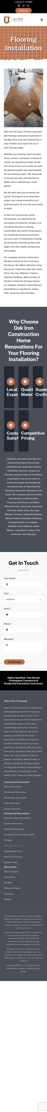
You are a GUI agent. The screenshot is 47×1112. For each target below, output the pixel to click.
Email (7, 608)
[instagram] (19, 6)
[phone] (28, 6)
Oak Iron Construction (28, 965)
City (6, 593)
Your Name (10, 578)
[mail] (23, 6)
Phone (7, 624)
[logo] (13, 17)
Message (9, 639)
